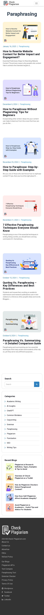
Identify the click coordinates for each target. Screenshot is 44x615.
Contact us (6, 546)
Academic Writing (14, 401)
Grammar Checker (9, 576)
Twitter (7, 596)
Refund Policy (7, 557)
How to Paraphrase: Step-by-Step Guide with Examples (20, 168)
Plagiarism (11, 434)
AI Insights (11, 406)
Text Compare (7, 569)
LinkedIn (7, 599)
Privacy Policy (7, 580)
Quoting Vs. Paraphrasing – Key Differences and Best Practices (19, 285)
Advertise (5, 549)
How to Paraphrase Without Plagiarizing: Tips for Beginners (20, 112)
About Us (5, 542)
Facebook (8, 592)
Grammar (10, 424)
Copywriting (11, 420)
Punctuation (11, 438)
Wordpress (8, 588)
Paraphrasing (24, 46)
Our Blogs (5, 562)
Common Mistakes (14, 415)
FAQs (4, 553)
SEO (8, 443)
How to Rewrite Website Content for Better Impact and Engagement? (21, 54)
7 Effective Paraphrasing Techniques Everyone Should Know (20, 227)
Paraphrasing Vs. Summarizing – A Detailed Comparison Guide (22, 342)
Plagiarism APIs (8, 565)
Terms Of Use (7, 584)
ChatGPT (10, 411)
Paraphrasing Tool (9, 573)
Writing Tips (11, 447)
